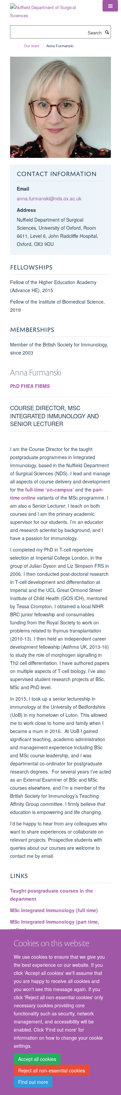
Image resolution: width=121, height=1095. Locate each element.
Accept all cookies (37, 1059)
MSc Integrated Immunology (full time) (54, 910)
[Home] (16, 46)
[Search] (107, 32)
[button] (110, 5)
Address (26, 209)
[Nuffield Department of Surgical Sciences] (51, 9)
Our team (31, 46)
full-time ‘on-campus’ (49, 489)
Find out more (33, 1081)
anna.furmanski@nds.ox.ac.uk (49, 198)
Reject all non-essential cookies (51, 1070)
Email (23, 188)
